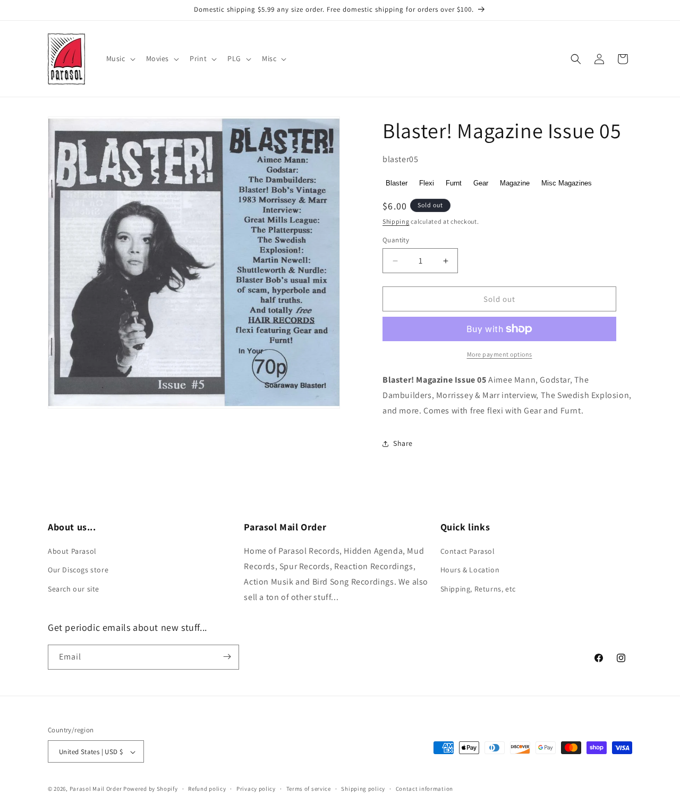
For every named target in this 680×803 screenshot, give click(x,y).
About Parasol (72, 551)
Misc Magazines (566, 183)
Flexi (426, 183)
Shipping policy (363, 788)
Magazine (515, 183)
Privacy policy (256, 788)
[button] (120, 58)
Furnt (454, 183)
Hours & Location (470, 570)
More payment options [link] (499, 354)
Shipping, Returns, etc (478, 589)
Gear (480, 183)
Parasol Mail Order (96, 789)
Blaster (396, 183)
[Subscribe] (227, 656)
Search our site (73, 589)
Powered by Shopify (150, 789)
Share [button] (403, 443)
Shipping (396, 221)
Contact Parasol (467, 551)
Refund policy (207, 788)
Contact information (424, 788)
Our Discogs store (78, 570)
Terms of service (308, 788)
